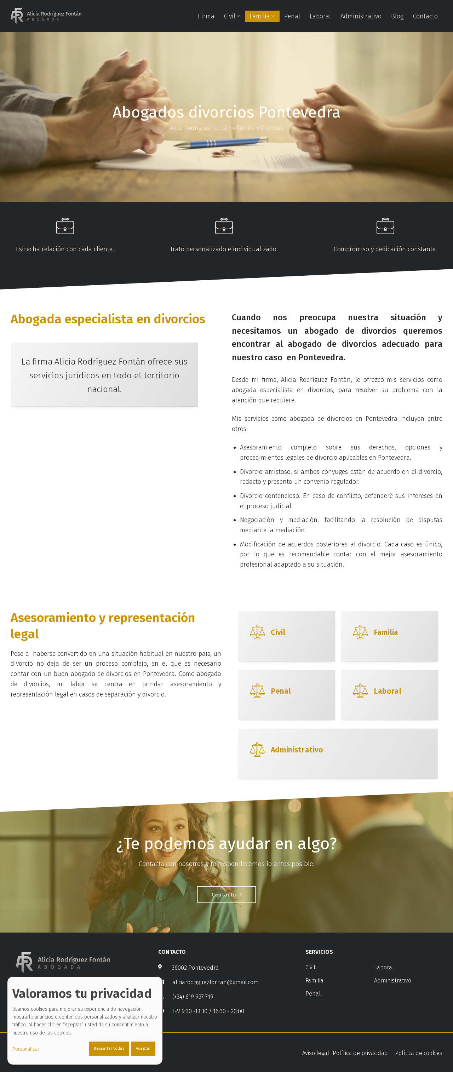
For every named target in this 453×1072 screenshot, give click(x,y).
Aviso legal (315, 1053)
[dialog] (85, 1020)
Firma (206, 16)
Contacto (425, 16)
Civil (229, 16)
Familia (260, 16)
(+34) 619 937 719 (192, 996)
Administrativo (361, 16)
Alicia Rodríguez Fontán (200, 128)
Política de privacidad (360, 1053)
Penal (292, 16)
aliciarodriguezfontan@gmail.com (215, 982)
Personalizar (25, 1049)
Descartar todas (109, 1048)
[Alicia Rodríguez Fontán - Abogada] (46, 15)
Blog (397, 16)
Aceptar (143, 1048)
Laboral (320, 16)
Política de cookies (418, 1053)
